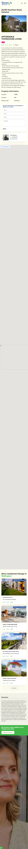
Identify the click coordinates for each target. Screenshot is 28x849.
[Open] (25, 3)
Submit (4, 128)
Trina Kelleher (13, 135)
